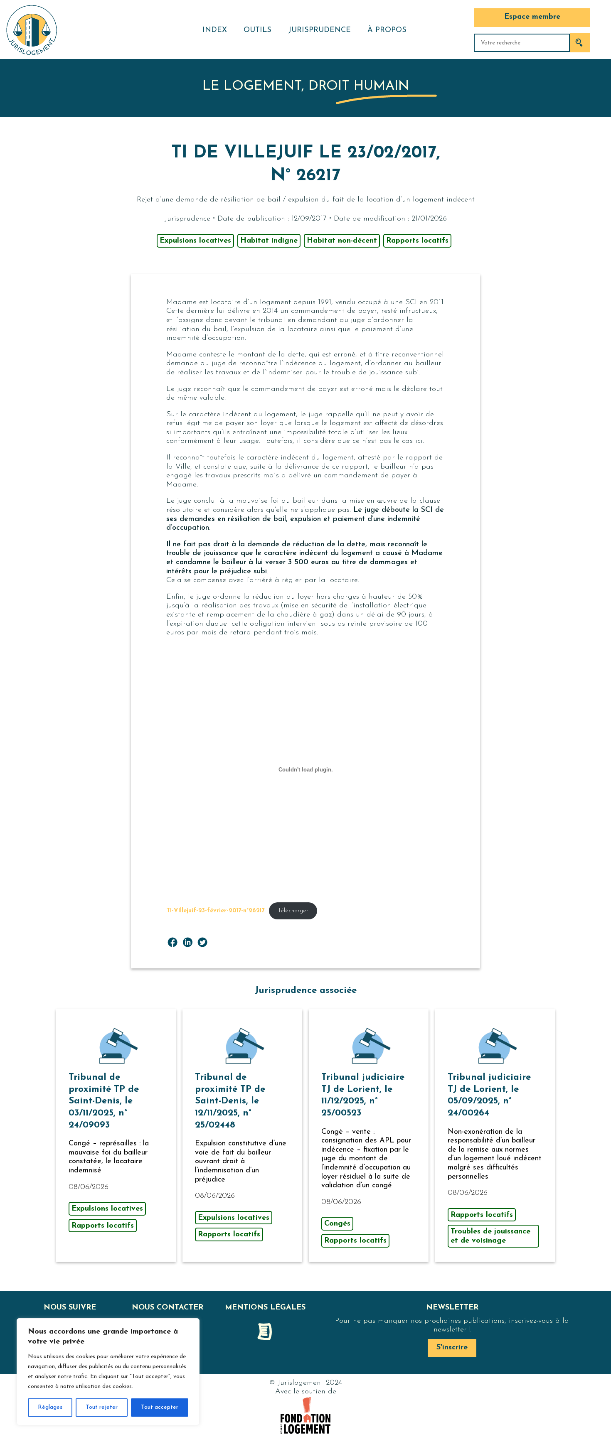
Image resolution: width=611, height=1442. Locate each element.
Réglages (50, 1407)
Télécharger (293, 911)
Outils (257, 30)
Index (214, 30)
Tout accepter (159, 1407)
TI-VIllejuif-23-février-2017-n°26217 (215, 911)
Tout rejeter (102, 1407)
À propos (387, 30)
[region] (108, 1371)
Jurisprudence (319, 30)
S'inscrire (452, 1347)
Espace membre (532, 17)
